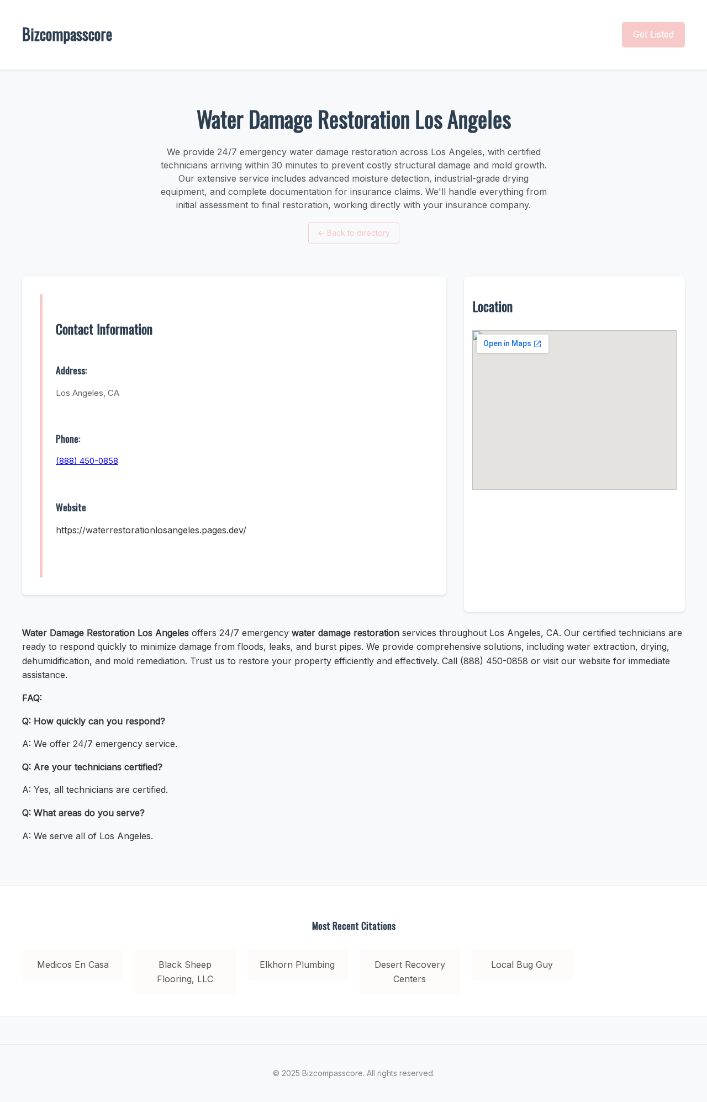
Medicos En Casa (73, 964)
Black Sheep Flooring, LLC (185, 971)
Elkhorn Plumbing (297, 964)
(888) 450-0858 (87, 460)
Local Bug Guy (522, 964)
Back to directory (354, 232)
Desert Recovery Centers (409, 971)
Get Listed (653, 34)
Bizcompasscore (67, 34)
